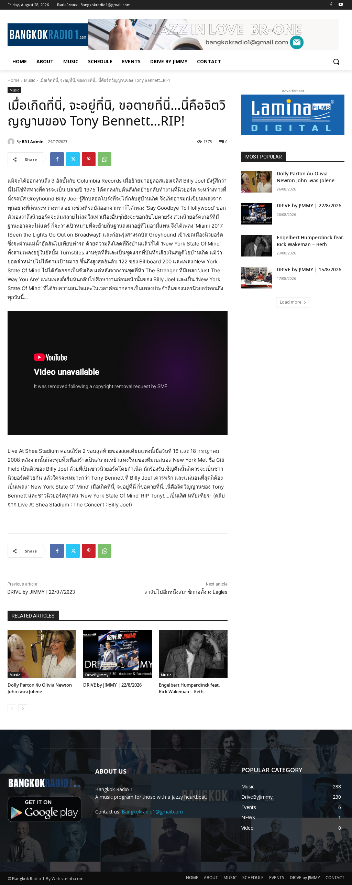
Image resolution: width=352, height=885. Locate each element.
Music (29, 80)
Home (14, 80)
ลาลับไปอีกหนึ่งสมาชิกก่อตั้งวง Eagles (186, 592)
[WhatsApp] (104, 159)
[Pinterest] (89, 159)
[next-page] (23, 708)
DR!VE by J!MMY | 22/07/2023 (41, 592)
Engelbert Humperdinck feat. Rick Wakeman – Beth (189, 688)
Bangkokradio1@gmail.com (152, 811)
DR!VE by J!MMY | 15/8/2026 (309, 269)
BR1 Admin (33, 141)
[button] (336, 61)
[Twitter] (73, 159)
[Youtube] (340, 5)
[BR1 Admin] (12, 141)
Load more (290, 302)
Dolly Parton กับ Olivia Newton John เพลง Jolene (40, 688)
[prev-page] (12, 708)
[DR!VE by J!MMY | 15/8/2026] (256, 277)
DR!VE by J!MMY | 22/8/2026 (112, 685)
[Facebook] (331, 5)
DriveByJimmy (96, 675)
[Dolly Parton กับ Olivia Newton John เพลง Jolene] (42, 654)
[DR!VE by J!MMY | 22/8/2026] (117, 654)
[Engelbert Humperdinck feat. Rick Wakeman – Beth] (193, 654)
